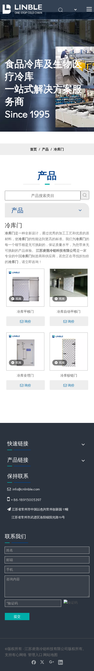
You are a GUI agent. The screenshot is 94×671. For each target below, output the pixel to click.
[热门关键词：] (85, 195)
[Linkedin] (60, 662)
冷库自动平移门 (69, 311)
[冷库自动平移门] (68, 282)
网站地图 (50, 654)
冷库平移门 (25, 311)
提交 (17, 616)
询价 (27, 321)
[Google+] (51, 662)
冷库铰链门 (68, 375)
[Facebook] (34, 662)
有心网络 (19, 654)
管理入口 (35, 654)
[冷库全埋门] (25, 351)
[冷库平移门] (25, 287)
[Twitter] (43, 662)
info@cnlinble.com (26, 489)
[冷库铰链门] (68, 351)
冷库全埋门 (25, 375)
